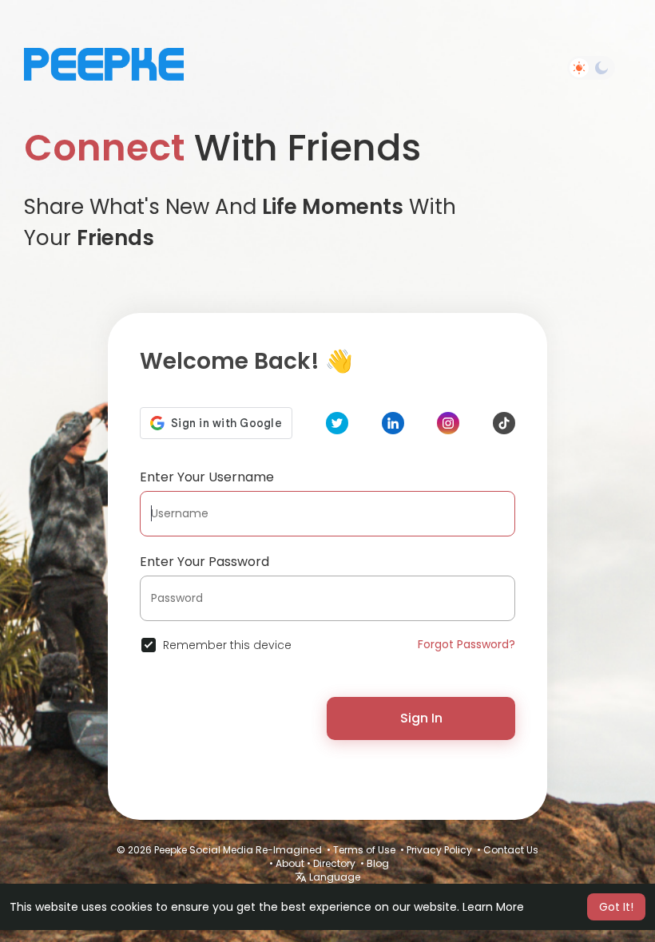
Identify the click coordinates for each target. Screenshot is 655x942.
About (290, 863)
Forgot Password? (466, 644)
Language (333, 877)
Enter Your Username (207, 477)
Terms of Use (364, 850)
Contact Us (510, 850)
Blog (378, 863)
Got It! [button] (616, 907)
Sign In (421, 718)
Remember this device (227, 645)
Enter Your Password (204, 561)
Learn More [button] (493, 907)
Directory (334, 863)
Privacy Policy (439, 850)
